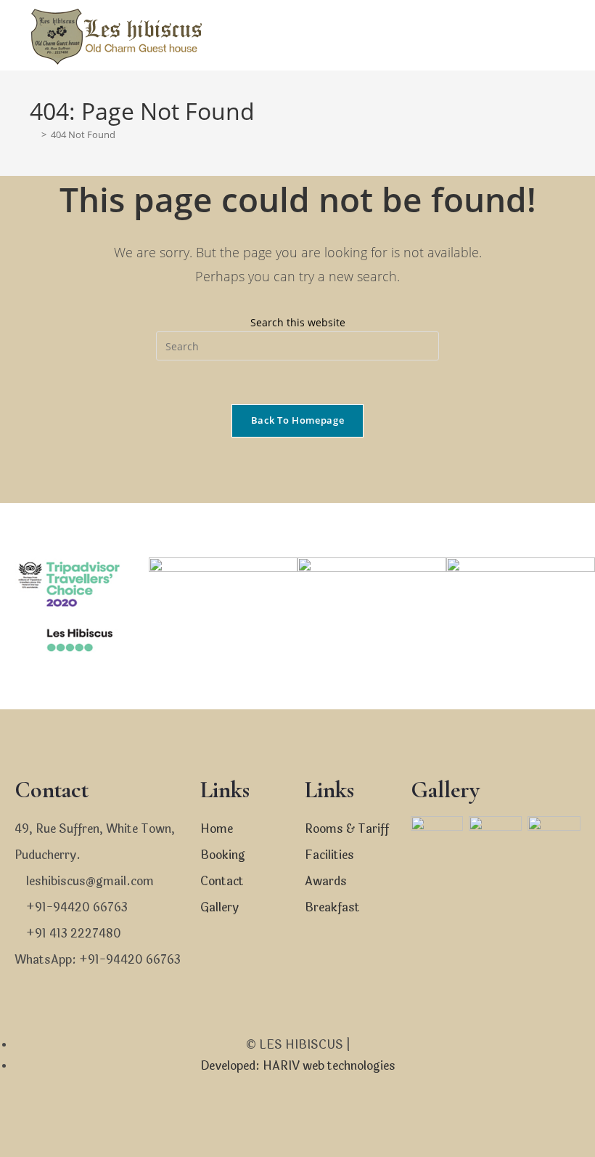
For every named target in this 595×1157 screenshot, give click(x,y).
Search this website (297, 322)
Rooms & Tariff (347, 829)
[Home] (33, 134)
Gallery (219, 907)
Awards (326, 881)
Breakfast (332, 907)
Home (216, 829)
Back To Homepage (297, 420)
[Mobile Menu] (559, 35)
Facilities (329, 855)
